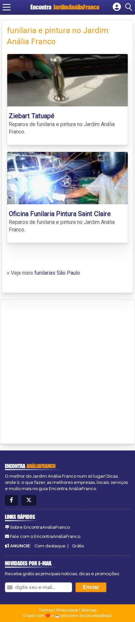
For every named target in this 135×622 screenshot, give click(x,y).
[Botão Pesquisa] (130, 7)
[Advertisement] (67, 370)
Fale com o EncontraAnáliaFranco (45, 536)
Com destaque (50, 545)
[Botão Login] (117, 7)
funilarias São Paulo (57, 273)
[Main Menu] (6, 7)
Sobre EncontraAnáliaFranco (40, 527)
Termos (46, 610)
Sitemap (89, 610)
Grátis (78, 545)
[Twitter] (28, 500)
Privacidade (67, 610)
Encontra (64, 7)
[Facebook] (11, 500)
